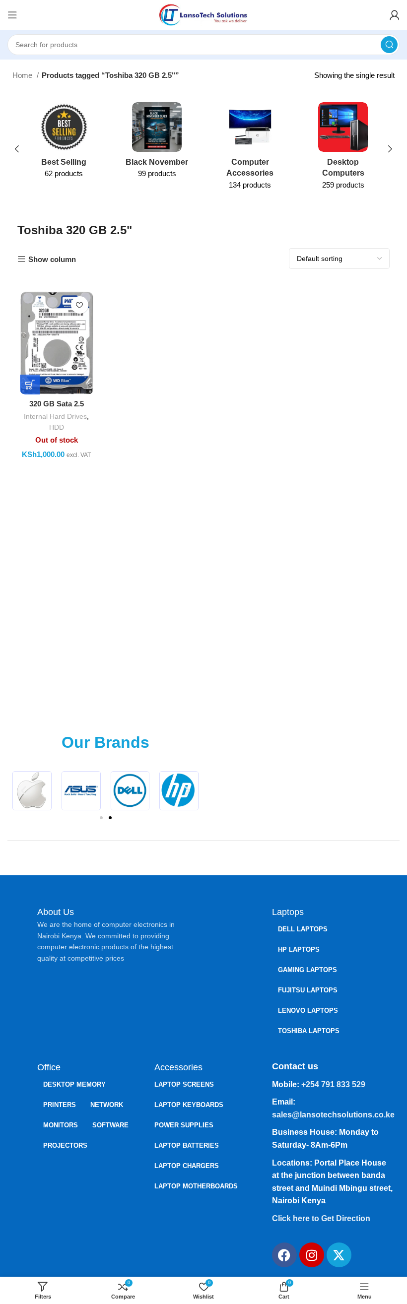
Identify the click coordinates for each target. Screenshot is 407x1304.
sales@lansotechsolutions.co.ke (333, 1114)
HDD (56, 427)
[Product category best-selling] (64, 143)
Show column (52, 259)
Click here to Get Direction (321, 1218)
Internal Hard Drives (55, 416)
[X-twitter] (339, 1254)
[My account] (395, 15)
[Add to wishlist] (79, 305)
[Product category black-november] (157, 143)
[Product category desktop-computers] (343, 149)
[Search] (389, 44)
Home (23, 75)
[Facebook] (284, 1254)
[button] (23, 790)
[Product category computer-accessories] (250, 149)
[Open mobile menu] (12, 15)
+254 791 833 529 (333, 1084)
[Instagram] (311, 1254)
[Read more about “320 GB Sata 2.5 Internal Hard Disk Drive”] (30, 384)
